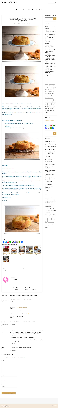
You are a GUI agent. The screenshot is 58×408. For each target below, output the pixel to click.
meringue (51, 99)
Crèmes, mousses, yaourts (49, 29)
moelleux (7, 270)
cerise (46, 89)
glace (52, 95)
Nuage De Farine (9, 2)
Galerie (29, 10)
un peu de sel (47, 73)
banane (50, 85)
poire (48, 106)
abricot (46, 197)
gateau (4, 270)
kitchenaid (46, 97)
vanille (51, 110)
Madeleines (47, 48)
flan (53, 91)
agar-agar (49, 197)
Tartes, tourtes (47, 69)
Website (3, 386)
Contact (41, 10)
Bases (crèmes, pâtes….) (49, 26)
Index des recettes (20, 10)
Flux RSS (34, 10)
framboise (49, 93)
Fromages (47, 41)
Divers (46, 33)
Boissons (46, 28)
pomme (51, 106)
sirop (54, 106)
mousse (46, 216)
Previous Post (16, 288)
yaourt (54, 110)
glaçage (55, 95)
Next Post (31, 288)
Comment (3, 360)
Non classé (47, 53)
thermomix (47, 110)
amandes (46, 85)
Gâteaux (46, 43)
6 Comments (28, 23)
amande (53, 197)
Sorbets (46, 68)
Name (3, 374)
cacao (49, 87)
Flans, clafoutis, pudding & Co (50, 38)
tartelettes (51, 108)
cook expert (47, 91)
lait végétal (51, 97)
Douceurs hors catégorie (49, 34)
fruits (46, 95)
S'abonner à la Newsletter (49, 120)
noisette (54, 216)
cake (51, 87)
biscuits (53, 85)
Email (3, 380)
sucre (46, 108)
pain (46, 106)
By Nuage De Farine (17, 23)
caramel (54, 87)
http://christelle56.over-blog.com (22, 307)
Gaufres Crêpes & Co (48, 46)
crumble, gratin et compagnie (50, 31)
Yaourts (46, 75)
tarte (48, 108)
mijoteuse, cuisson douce (49, 49)
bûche (46, 87)
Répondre (14, 301)
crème (51, 91)
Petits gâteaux (47, 64)
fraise (46, 93)
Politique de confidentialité (6, 406)
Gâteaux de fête (48, 44)
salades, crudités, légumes (49, 66)
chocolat (49, 89)
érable (46, 112)
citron (52, 89)
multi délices (50, 216)
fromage (53, 93)
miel (54, 99)
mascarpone (47, 99)
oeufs (13, 270)
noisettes (10, 270)
